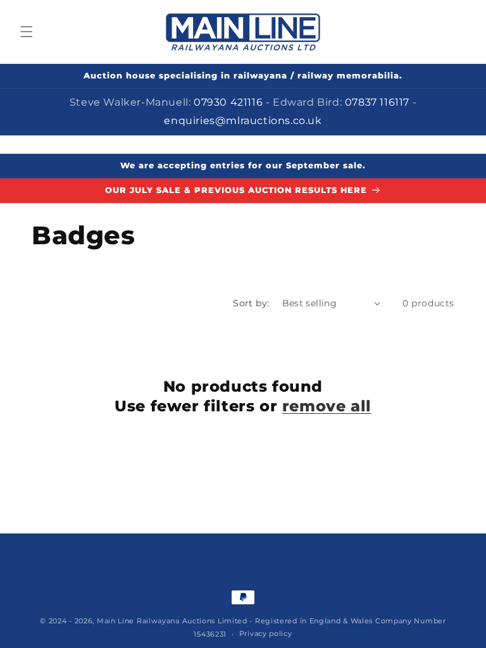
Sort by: (251, 303)
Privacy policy (265, 633)
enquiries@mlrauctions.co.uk (242, 121)
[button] (26, 32)
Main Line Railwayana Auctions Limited (172, 620)
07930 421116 (230, 102)
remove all (326, 406)
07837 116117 (379, 102)
